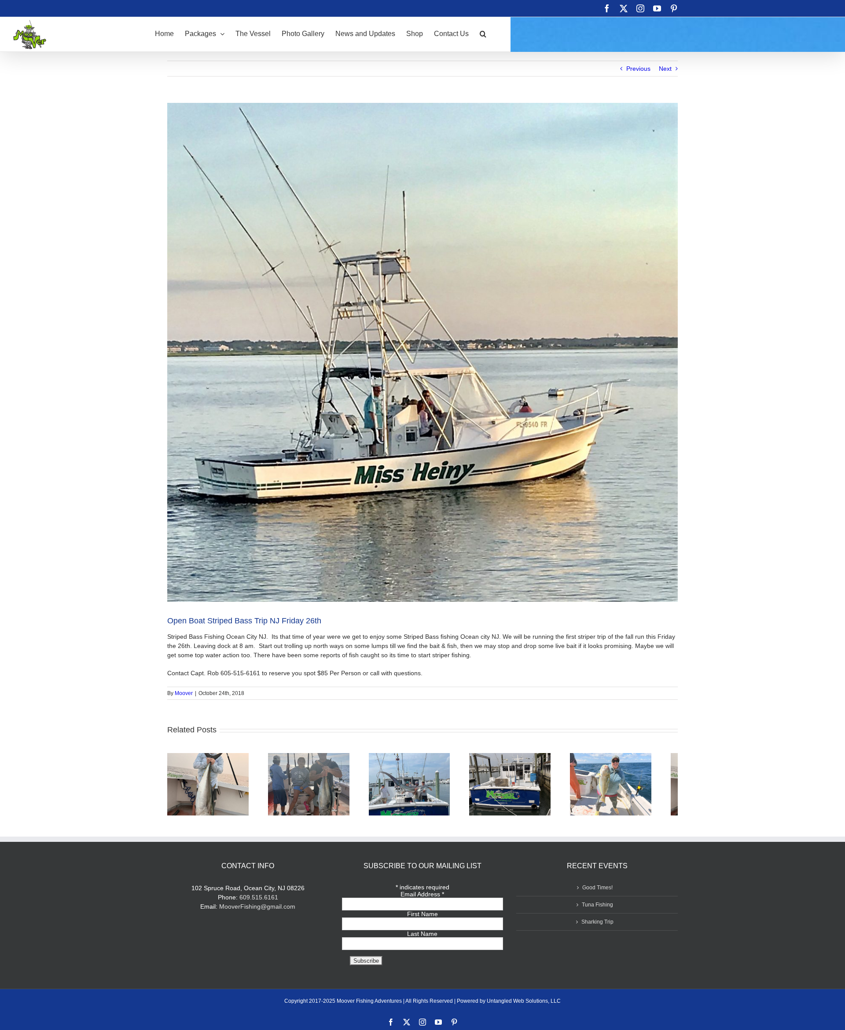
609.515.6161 (258, 901)
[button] (483, 33)
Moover (184, 693)
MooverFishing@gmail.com (257, 910)
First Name (422, 917)
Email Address (422, 898)
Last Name (422, 937)
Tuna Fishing (597, 909)
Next (665, 68)
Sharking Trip (597, 926)
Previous (638, 68)
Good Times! (597, 891)
